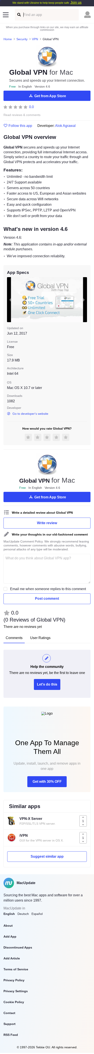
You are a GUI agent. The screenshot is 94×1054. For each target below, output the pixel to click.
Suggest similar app (47, 856)
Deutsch (23, 913)
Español (37, 913)
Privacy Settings (15, 991)
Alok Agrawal (65, 125)
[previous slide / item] (10, 299)
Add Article (11, 958)
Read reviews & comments (21, 115)
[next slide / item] (84, 299)
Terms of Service (15, 969)
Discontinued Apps (17, 947)
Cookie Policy (13, 1002)
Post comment (47, 598)
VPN (35, 39)
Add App (9, 936)
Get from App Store (50, 96)
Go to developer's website (30, 414)
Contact (9, 1013)
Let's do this (47, 684)
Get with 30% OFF (47, 781)
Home (7, 39)
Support (9, 1024)
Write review (47, 523)
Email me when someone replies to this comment (48, 589)
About (8, 926)
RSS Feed (10, 1035)
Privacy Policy (13, 980)
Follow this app (20, 126)
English (9, 913)
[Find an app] (19, 14)
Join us (76, 2)
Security (22, 39)
